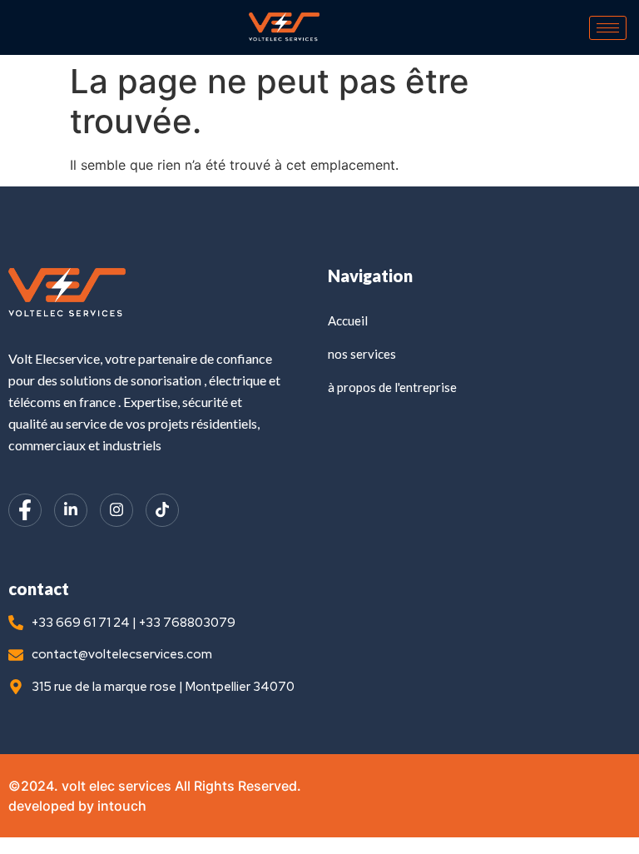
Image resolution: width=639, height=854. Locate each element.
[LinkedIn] (70, 510)
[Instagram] (116, 510)
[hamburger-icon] (608, 28)
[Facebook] (25, 510)
